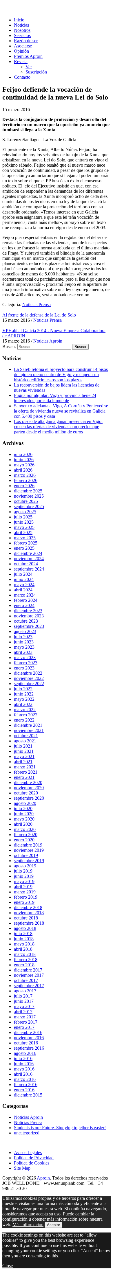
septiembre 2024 (29, 568)
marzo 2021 (25, 766)
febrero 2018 (25, 959)
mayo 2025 (24, 527)
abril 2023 (23, 652)
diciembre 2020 (28, 782)
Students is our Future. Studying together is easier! (60, 1127)
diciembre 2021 (28, 725)
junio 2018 (24, 938)
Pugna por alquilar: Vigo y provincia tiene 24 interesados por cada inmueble (55, 398)
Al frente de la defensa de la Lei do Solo (39, 314)
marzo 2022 (25, 709)
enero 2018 (24, 964)
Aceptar (53, 1225)
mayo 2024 (24, 584)
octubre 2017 (26, 980)
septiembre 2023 (29, 626)
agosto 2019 (25, 865)
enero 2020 (24, 839)
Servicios (22, 35)
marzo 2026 (25, 475)
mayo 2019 (24, 881)
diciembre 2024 (28, 553)
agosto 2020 (25, 803)
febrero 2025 (25, 542)
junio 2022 (24, 693)
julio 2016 (23, 1058)
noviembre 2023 (29, 615)
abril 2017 (23, 1011)
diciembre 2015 (28, 1094)
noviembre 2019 (29, 850)
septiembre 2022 (29, 683)
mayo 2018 (24, 943)
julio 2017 (23, 996)
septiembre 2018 (29, 923)
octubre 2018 (26, 917)
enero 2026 (24, 485)
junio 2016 (24, 1063)
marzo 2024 (25, 595)
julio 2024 (23, 574)
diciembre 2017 (28, 969)
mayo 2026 (24, 464)
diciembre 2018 (28, 907)
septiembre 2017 (29, 985)
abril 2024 (23, 589)
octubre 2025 (26, 501)
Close (7, 1265)
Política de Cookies (31, 1162)
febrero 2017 (25, 1022)
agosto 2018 (25, 928)
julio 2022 (23, 688)
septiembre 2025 (29, 506)
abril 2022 (23, 704)
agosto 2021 (25, 740)
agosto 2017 (25, 990)
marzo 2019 (25, 891)
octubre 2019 (26, 855)
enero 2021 (24, 777)
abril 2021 (23, 761)
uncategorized (26, 1132)
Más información (27, 1224)
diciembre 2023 (28, 610)
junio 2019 (24, 876)
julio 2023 (23, 636)
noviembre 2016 (29, 1037)
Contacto (22, 77)
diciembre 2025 (28, 490)
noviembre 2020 (29, 787)
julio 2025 (23, 516)
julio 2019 (23, 871)
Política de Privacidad (34, 1157)
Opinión (21, 51)
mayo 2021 (24, 756)
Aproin (43, 1177)
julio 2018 (23, 933)
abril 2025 (23, 532)
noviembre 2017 (29, 975)
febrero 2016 (25, 1084)
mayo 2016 (24, 1068)
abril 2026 (23, 470)
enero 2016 (24, 1089)
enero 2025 (24, 548)
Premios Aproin (28, 56)
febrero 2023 (25, 662)
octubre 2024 (26, 563)
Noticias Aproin (47, 341)
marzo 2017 (25, 1016)
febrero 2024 (25, 600)
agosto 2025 (25, 511)
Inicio (19, 19)
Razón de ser (26, 40)
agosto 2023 (25, 631)
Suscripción (36, 71)
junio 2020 (24, 813)
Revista (21, 61)
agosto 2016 (25, 1053)
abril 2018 (23, 949)
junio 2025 (24, 522)
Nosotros (22, 30)
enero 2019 (24, 902)
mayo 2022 (24, 699)
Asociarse (23, 45)
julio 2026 (23, 454)
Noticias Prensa (36, 304)
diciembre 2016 (28, 1032)
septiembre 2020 (29, 798)
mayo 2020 (24, 818)
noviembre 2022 (29, 678)
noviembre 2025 (29, 496)
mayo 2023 (24, 647)
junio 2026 (24, 459)
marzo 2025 (25, 537)
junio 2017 (24, 1001)
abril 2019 (23, 886)
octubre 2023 (26, 621)
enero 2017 (24, 1027)
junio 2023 (24, 641)
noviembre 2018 (29, 912)
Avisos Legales (28, 1152)
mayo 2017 (24, 1006)
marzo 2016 (25, 1079)
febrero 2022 (25, 714)
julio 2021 (23, 746)
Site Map (22, 1168)
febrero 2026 (25, 480)
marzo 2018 (25, 954)
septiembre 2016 (29, 1048)
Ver (28, 66)
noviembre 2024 (29, 558)
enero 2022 (24, 720)
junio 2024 (24, 579)
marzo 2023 (25, 657)
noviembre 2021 (29, 730)
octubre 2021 (26, 735)
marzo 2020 (25, 829)
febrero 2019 (25, 897)
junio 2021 (24, 751)
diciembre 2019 (28, 844)
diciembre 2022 (28, 673)
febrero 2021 (25, 772)
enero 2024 (24, 605)
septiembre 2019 (29, 860)
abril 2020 (23, 824)
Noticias (21, 25)
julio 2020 (23, 808)
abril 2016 (23, 1074)
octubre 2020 (26, 792)
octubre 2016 (26, 1042)
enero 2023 (24, 667)
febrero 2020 (25, 834)
